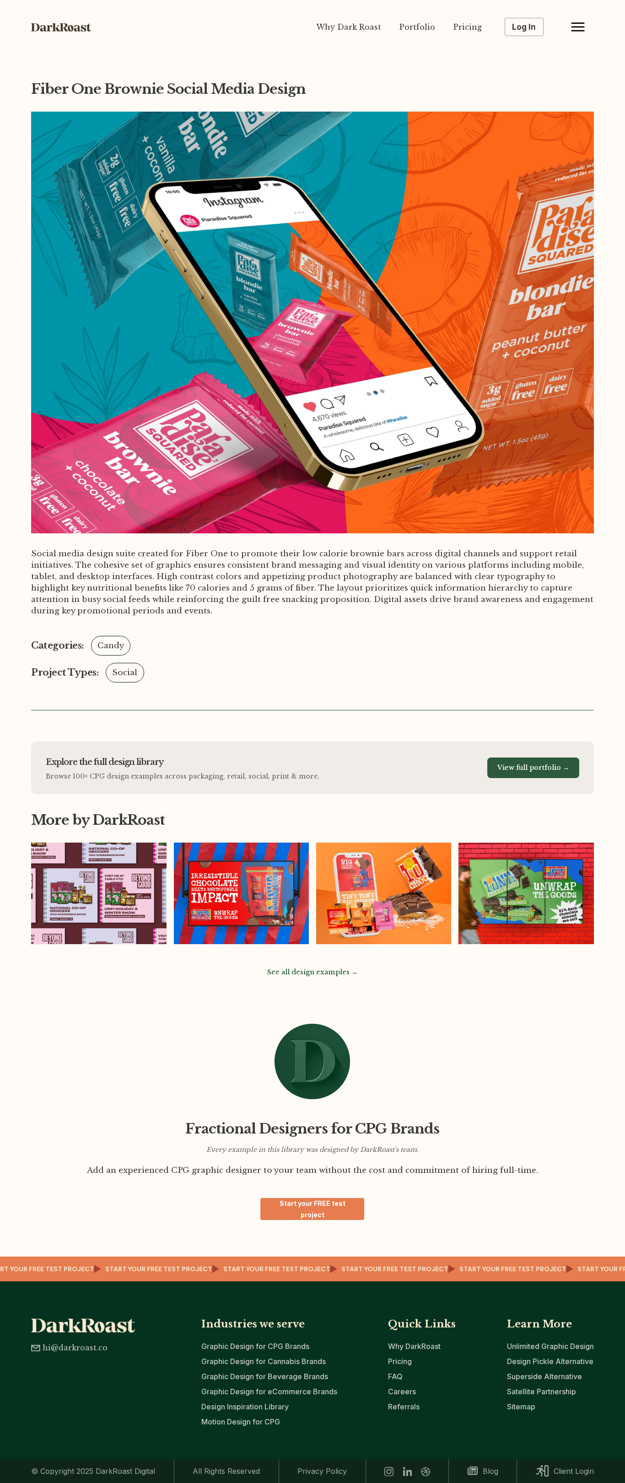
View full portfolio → (533, 767)
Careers (402, 1391)
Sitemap (521, 1406)
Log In (524, 27)
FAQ (395, 1376)
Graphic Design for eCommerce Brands (269, 1391)
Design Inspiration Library (245, 1406)
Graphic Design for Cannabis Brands (263, 1361)
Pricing (467, 27)
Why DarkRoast (414, 1346)
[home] (65, 27)
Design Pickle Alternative (550, 1361)
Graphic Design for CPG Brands (255, 1346)
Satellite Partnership (541, 1391)
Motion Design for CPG (240, 1421)
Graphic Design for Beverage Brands (264, 1376)
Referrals (404, 1406)
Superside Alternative (544, 1376)
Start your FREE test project (312, 1209)
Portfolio (417, 27)
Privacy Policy (322, 1471)
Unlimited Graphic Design (550, 1346)
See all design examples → (312, 972)
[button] (578, 27)
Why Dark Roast (348, 27)
